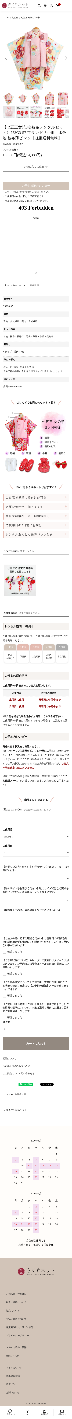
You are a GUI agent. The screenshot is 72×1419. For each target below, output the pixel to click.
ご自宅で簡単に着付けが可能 (26, 497)
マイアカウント (14, 1367)
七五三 (15, 17)
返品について (9, 1058)
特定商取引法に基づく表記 (16, 1066)
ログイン (10, 1384)
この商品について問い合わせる (18, 1073)
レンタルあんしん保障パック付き (29, 534)
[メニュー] (67, 5)
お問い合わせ (13, 1392)
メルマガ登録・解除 (16, 1347)
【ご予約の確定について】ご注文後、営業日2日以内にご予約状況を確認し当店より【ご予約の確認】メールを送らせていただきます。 (36, 986)
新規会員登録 (13, 1375)
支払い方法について (16, 1319)
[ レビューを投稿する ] (14, 1109)
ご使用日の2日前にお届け (24, 525)
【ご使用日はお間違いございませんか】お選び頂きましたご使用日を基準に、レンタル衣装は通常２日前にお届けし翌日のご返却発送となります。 (36, 1007)
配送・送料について (16, 1302)
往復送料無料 (28, 515)
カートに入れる (36, 1043)
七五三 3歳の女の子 (30, 17)
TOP (6, 17)
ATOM (16, 1355)
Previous (6, 58)
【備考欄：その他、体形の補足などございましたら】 (32, 910)
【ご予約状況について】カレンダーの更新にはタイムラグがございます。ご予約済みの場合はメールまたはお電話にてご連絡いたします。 (36, 964)
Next (65, 58)
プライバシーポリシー (17, 1335)
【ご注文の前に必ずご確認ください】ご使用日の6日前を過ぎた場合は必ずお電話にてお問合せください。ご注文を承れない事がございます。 (36, 942)
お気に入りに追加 (34, 166)
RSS (8, 1355)
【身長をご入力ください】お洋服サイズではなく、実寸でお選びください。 (36, 869)
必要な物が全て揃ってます (25, 506)
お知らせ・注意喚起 (16, 1294)
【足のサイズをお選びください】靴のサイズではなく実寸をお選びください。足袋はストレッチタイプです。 (36, 890)
